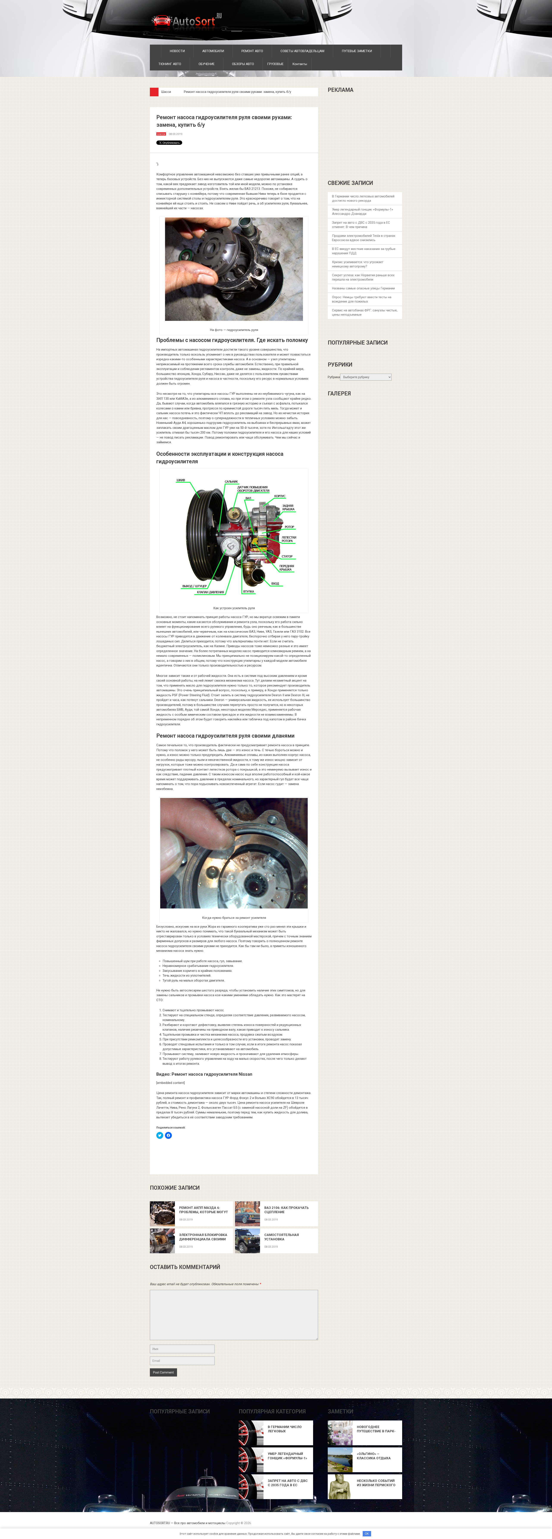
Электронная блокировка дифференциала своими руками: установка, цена (203, 1237)
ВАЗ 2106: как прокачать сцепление (286, 1210)
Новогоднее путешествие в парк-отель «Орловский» (376, 1429)
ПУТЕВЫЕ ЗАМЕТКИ (356, 51)
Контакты (299, 64)
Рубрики (334, 377)
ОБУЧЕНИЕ (206, 64)
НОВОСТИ (177, 51)
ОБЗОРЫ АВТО (242, 64)
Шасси (166, 92)
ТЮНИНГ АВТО (169, 64)
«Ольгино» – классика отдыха (374, 1456)
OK (367, 1533)
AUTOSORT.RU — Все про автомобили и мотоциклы (187, 1523)
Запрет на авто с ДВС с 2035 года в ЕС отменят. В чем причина (288, 1483)
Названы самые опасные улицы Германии (363, 288)
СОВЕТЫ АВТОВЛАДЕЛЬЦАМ (302, 51)
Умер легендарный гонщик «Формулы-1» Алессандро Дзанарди (287, 1456)
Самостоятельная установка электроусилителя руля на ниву (286, 1237)
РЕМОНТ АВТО (252, 51)
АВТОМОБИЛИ (212, 51)
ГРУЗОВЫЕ (275, 64)
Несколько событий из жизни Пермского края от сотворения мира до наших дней (376, 1483)
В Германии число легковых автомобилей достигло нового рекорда (285, 1429)
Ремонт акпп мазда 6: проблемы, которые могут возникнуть (203, 1210)
